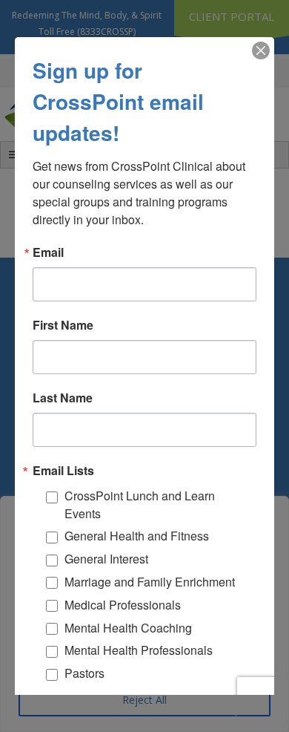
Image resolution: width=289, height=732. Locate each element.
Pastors (84, 673)
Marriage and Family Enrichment (149, 581)
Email (48, 252)
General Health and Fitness (136, 535)
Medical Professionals (122, 604)
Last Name (63, 398)
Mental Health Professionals (138, 650)
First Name (63, 325)
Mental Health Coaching (128, 627)
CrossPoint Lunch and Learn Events (139, 504)
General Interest (106, 558)
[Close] (261, 50)
